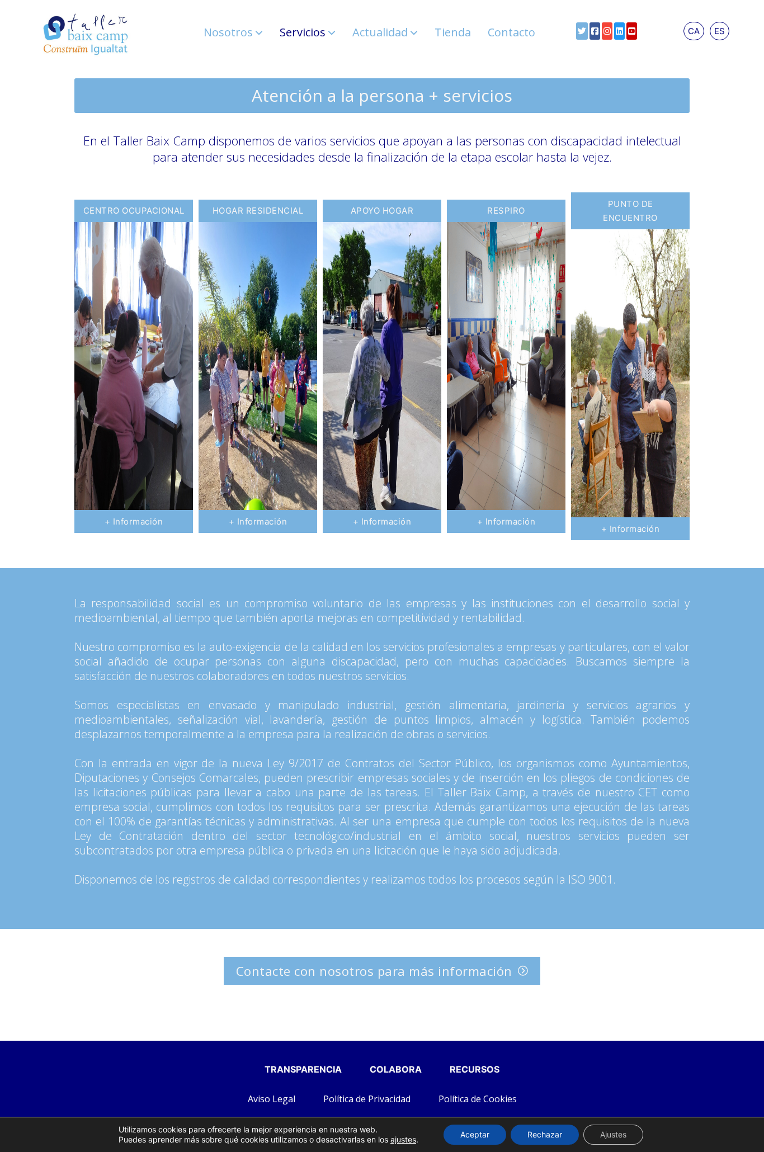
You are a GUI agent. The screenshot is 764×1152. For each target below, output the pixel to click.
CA (694, 31)
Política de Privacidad (367, 1099)
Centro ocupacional (134, 210)
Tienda (453, 32)
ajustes (403, 1139)
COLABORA (396, 1069)
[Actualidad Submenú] (414, 32)
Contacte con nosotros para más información (374, 970)
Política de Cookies (477, 1099)
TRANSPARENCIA (303, 1069)
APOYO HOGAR (382, 210)
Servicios (303, 32)
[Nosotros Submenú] (259, 32)
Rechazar (544, 1134)
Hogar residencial (258, 210)
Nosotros (228, 32)
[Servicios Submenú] (332, 32)
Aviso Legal (271, 1099)
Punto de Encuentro (630, 211)
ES (719, 31)
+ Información (134, 521)
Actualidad (380, 32)
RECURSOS (474, 1069)
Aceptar (474, 1134)
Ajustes (613, 1134)
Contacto (511, 32)
